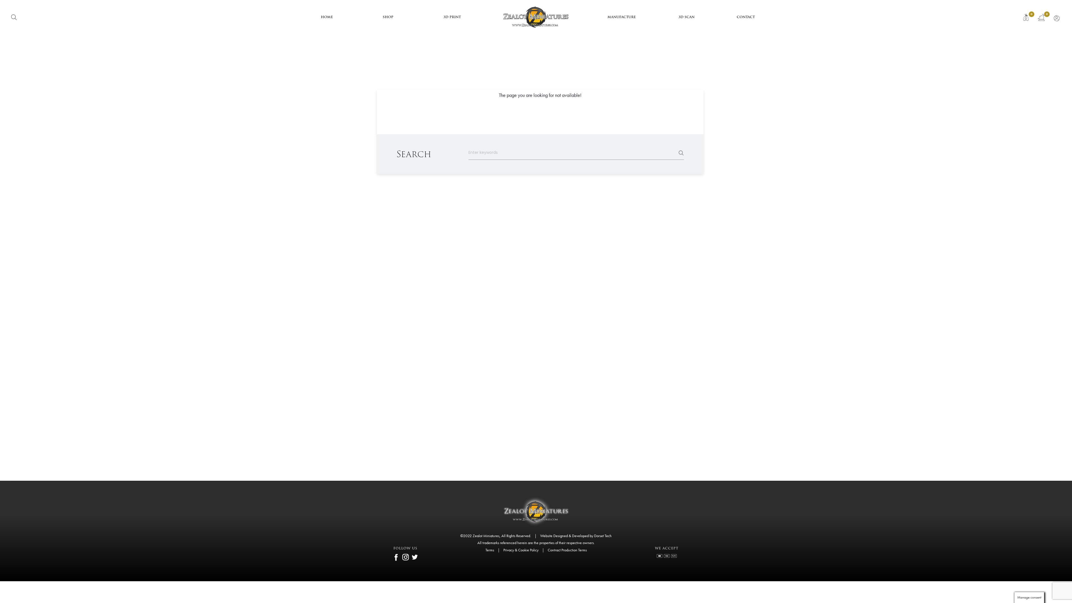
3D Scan (686, 17)
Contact (746, 17)
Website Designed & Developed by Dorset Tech (576, 535)
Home (327, 17)
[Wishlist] (1041, 17)
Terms (489, 549)
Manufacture (621, 17)
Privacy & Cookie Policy (521, 549)
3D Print (452, 17)
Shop (388, 17)
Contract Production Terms (567, 549)
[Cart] (1026, 17)
